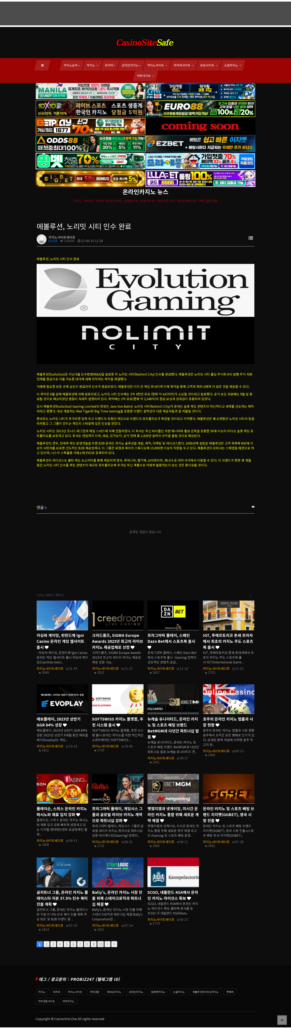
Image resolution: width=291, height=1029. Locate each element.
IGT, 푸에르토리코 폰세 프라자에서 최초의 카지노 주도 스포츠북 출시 (228, 641)
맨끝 (114, 944)
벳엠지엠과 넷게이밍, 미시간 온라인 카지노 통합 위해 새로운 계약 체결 (173, 814)
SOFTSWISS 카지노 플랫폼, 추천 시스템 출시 (117, 722)
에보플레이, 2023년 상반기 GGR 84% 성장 (59, 722)
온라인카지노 (130, 65)
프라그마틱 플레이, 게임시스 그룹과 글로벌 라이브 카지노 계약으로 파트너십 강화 (117, 814)
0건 (54, 240)
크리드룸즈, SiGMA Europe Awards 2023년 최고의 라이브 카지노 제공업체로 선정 (117, 641)
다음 (107, 944)
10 (101, 944)
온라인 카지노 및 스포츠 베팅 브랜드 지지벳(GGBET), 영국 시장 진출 (228, 814)
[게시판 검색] (250, 595)
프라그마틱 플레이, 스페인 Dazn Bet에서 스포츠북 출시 (171, 638)
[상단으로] (282, 1020)
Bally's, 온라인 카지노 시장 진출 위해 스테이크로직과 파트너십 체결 (117, 898)
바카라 (109, 65)
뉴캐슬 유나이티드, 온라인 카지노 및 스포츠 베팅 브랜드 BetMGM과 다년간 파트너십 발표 (173, 728)
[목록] (250, 237)
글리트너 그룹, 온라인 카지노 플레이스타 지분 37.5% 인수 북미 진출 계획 (62, 898)
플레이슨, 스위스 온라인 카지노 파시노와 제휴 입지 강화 (62, 811)
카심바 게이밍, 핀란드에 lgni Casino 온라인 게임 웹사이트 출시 (60, 641)
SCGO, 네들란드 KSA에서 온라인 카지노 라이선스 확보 (172, 895)
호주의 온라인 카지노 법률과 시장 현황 (228, 722)
